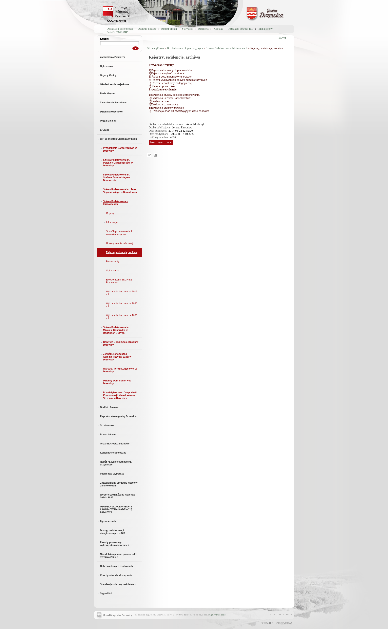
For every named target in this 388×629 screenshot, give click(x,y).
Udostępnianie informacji (120, 243)
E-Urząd (104, 129)
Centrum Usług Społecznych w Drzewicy (120, 343)
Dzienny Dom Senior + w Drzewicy (117, 382)
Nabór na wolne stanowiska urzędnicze (116, 463)
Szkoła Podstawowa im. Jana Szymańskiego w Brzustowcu (120, 191)
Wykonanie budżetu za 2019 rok (121, 293)
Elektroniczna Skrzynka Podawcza (119, 281)
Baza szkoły (112, 261)
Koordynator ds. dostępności (116, 575)
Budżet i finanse (109, 407)
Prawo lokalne (108, 434)
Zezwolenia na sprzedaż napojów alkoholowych (118, 484)
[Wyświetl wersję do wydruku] (149, 154)
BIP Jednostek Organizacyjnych (118, 139)
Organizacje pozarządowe (115, 443)
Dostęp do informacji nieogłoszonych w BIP (112, 532)
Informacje (112, 222)
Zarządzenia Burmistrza (114, 102)
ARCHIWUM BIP (117, 31)
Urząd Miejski (108, 120)
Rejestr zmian (169, 28)
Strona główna (155, 48)
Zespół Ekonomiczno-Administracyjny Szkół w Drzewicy (117, 357)
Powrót (282, 37)
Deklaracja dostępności (120, 28)
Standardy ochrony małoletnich (118, 584)
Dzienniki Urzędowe (111, 111)
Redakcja (203, 28)
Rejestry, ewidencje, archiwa (121, 252)
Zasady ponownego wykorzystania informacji (114, 544)
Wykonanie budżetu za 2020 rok (121, 305)
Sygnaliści (106, 593)
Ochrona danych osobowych (116, 566)
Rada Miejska (108, 93)
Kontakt (218, 28)
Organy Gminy (108, 75)
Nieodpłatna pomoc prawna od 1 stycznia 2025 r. (118, 556)
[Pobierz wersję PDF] (155, 154)
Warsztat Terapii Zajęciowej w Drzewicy (120, 370)
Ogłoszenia (106, 66)
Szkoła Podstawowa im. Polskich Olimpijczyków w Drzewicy (118, 163)
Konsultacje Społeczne (113, 452)
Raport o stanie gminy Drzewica (118, 416)
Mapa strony (265, 28)
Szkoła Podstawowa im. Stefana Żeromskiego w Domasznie (116, 177)
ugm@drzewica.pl (217, 614)
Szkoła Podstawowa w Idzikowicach (115, 203)
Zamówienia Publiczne (112, 57)
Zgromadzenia (108, 521)
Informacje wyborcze (112, 473)
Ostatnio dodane (147, 28)
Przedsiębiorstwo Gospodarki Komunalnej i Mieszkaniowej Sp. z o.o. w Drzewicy (120, 395)
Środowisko (107, 425)
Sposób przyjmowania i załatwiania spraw (119, 233)
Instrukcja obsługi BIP (240, 28)
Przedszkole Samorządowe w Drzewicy (120, 149)
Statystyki (187, 28)
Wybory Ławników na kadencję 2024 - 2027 (117, 496)
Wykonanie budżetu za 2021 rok (121, 317)
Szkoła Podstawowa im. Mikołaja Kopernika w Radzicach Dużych (116, 330)
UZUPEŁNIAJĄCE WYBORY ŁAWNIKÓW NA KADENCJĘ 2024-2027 (116, 509)
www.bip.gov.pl (116, 20)
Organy (110, 213)
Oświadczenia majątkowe (114, 84)
